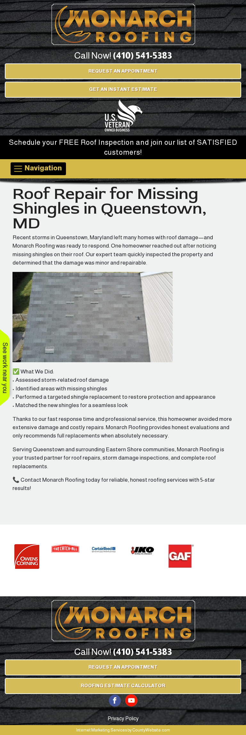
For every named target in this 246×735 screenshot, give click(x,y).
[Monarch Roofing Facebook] (115, 700)
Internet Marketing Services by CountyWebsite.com (123, 730)
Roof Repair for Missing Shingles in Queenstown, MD (109, 208)
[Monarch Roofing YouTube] (131, 700)
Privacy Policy (123, 718)
